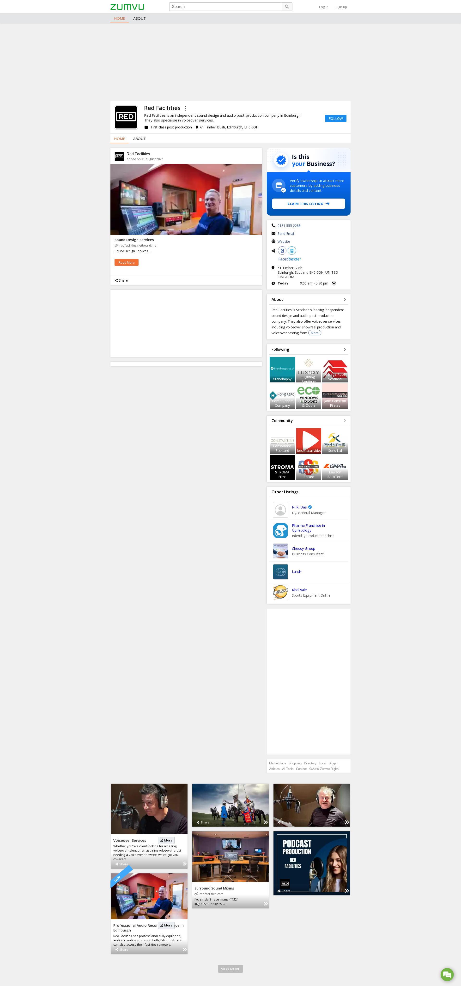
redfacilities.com (211, 894)
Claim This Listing (305, 203)
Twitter (292, 250)
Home (119, 18)
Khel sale (299, 589)
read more (127, 262)
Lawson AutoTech (335, 474)
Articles (274, 768)
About (139, 18)
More (315, 333)
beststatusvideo (309, 450)
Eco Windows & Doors (308, 403)
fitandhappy (282, 379)
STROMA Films (282, 474)
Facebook (282, 250)
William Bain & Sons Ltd (335, 448)
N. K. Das (299, 507)
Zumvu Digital (329, 768)
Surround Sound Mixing (214, 888)
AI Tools (288, 768)
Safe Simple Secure (309, 474)
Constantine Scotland (282, 448)
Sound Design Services (134, 239)
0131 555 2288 (289, 225)
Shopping (295, 763)
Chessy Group (303, 548)
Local (322, 763)
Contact (301, 768)
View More (230, 969)
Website (284, 241)
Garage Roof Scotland (335, 376)
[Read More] (185, 864)
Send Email (286, 233)
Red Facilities (138, 154)
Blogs (333, 763)
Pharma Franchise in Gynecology (308, 527)
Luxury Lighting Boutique (309, 377)
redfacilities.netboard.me (138, 245)
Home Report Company (282, 403)
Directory (310, 763)
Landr (296, 571)
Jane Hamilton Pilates (335, 403)
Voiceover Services (129, 840)
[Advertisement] (230, 61)
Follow (336, 118)
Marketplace (277, 763)
